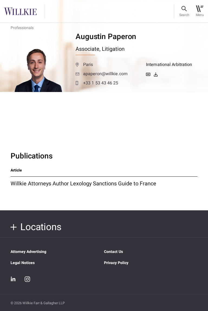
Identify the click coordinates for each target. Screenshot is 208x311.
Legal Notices (23, 263)
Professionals (22, 28)
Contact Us (113, 252)
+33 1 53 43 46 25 (100, 83)
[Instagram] (27, 279)
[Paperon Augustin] (156, 74)
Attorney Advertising (28, 252)
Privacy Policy (116, 263)
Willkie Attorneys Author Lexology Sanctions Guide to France (83, 184)
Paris (88, 64)
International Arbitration (169, 64)
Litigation (113, 49)
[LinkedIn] (13, 279)
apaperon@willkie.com (105, 74)
